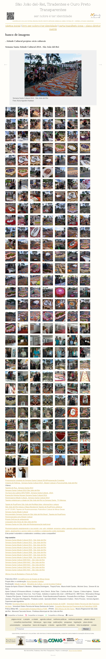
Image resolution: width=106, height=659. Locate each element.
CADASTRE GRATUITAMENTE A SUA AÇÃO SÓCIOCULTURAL (77, 633)
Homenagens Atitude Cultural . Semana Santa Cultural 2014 (27, 498)
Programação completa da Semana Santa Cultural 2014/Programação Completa (34, 480)
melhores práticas (59, 619)
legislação (77, 622)
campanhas (26, 625)
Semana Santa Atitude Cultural (16, 512)
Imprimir (70, 615)
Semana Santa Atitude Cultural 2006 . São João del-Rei (25, 557)
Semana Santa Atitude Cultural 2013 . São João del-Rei (25, 540)
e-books (51, 625)
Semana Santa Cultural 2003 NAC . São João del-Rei (25, 565)
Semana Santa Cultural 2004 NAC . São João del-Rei (25, 562)
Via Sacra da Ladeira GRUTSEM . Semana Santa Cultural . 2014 (29, 493)
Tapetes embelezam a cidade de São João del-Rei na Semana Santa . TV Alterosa (35, 500)
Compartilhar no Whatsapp (56, 615)
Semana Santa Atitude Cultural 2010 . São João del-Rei (25, 547)
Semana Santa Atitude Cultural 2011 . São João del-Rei (25, 545)
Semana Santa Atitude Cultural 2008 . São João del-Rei (25, 552)
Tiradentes (56, 4)
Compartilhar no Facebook (15, 615)
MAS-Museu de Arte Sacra (64, 609)
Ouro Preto (80, 4)
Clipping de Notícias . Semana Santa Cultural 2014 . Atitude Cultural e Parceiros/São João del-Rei (41, 483)
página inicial (12, 25)
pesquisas (68, 622)
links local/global (83, 625)
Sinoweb (53, 655)
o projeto (26, 619)
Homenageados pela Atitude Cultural (18, 517)
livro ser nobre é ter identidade (39, 25)
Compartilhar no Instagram (35, 615)
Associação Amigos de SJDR (55, 604)
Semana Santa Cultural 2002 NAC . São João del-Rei (25, 567)
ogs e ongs (47, 622)
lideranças (37, 622)
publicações (57, 622)
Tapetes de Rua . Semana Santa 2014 (19, 488)
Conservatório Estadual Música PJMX (33, 609)
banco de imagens (39, 625)
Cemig (20, 579)
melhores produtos (75, 619)
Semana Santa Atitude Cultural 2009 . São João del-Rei (25, 550)
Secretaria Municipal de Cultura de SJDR (27, 604)
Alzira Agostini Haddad (35, 581)
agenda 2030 (61, 625)
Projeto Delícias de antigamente (17, 519)
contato (93, 625)
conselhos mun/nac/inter (23, 622)
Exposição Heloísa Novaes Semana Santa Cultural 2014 (26, 495)
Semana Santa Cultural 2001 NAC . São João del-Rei (25, 570)
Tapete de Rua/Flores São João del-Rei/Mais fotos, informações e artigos (32, 504)
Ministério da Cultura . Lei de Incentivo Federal (44, 584)
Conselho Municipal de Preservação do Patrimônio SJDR (76, 606)
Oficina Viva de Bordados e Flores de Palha (21, 574)
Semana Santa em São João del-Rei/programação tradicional (27, 524)
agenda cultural (45, 619)
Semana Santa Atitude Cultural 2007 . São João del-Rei (25, 555)
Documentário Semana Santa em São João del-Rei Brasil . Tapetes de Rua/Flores (35, 514)
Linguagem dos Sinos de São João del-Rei (21, 522)
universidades (15, 625)
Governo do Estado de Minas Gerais (36, 579)
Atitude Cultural (20, 584)
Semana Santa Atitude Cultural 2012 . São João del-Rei (25, 542)
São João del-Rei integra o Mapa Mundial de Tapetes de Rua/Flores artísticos (33, 507)
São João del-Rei (30, 4)
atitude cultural (89, 619)
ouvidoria (71, 625)
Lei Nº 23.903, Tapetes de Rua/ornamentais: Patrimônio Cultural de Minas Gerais (35, 509)
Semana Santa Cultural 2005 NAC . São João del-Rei (25, 560)
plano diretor (88, 622)
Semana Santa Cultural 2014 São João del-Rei (22, 490)
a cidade (35, 619)
